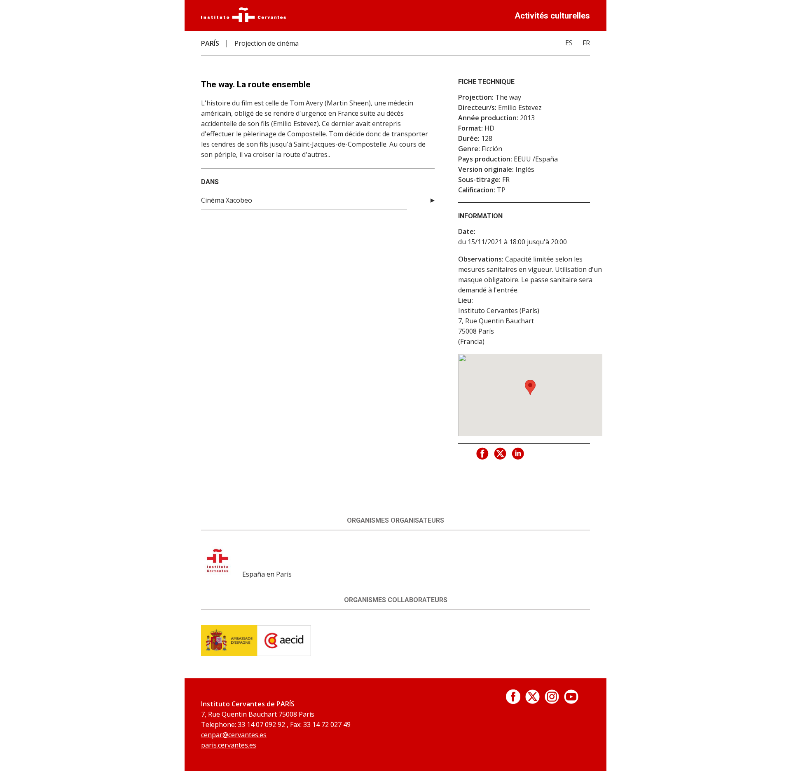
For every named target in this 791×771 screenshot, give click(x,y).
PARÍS (210, 43)
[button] (530, 387)
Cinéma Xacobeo (226, 200)
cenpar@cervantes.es (234, 734)
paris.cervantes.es (228, 745)
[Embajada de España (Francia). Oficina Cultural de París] (256, 653)
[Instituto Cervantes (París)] (216, 574)
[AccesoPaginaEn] (513, 701)
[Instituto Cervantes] (243, 19)
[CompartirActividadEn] (483, 454)
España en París (267, 574)
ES (569, 42)
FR (586, 42)
